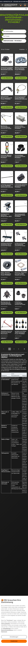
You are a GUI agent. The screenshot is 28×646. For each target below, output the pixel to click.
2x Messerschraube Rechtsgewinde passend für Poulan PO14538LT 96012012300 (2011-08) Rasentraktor (21, 244)
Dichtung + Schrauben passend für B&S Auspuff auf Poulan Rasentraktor (21, 274)
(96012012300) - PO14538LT (12, 40)
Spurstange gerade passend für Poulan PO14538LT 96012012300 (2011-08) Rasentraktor (21, 215)
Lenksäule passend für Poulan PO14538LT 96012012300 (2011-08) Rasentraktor (7, 186)
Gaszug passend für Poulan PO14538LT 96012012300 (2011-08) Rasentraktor (21, 98)
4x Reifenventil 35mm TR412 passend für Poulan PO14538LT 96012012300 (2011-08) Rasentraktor (21, 332)
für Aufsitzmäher (8, 31)
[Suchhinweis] (2, 9)
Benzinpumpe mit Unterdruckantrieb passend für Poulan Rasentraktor (6, 303)
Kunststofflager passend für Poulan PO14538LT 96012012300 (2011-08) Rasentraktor (21, 156)
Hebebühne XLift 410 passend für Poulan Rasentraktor (6, 332)
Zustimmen (14, 641)
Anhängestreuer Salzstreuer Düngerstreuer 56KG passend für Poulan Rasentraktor (6, 215)
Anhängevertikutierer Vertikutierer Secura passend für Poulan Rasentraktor (6, 244)
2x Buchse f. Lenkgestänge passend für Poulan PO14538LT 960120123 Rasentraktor (21, 303)
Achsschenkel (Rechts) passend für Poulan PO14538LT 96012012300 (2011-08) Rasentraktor (7, 98)
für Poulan (6, 36)
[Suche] (26, 8)
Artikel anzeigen (20, 341)
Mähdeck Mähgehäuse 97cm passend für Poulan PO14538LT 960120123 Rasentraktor (21, 68)
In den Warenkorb (7, 78)
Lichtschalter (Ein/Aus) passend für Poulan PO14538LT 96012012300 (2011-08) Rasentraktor (21, 186)
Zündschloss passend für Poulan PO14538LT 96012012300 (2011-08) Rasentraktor (7, 68)
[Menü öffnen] (2, 5)
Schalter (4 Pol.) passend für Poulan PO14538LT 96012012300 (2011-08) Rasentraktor (21, 127)
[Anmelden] (16, 5)
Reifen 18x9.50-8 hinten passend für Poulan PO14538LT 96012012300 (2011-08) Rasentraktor (7, 274)
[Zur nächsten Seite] (24, 349)
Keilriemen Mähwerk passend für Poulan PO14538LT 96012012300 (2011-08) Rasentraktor (7, 156)
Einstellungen (14, 637)
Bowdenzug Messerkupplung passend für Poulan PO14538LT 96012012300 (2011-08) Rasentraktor (7, 127)
